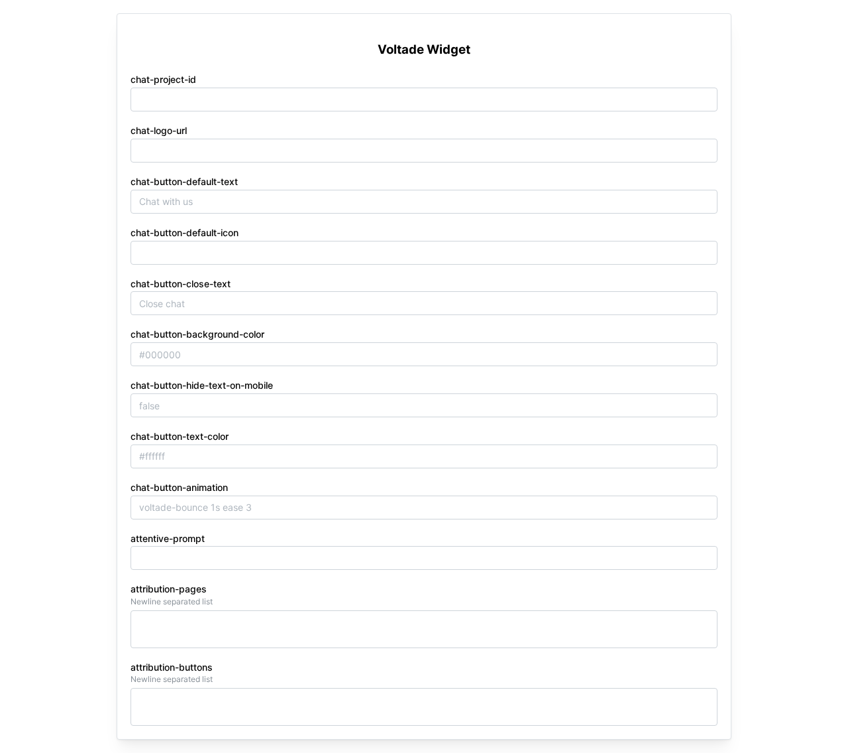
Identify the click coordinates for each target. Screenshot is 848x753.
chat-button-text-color (180, 436)
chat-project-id (163, 79)
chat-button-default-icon (184, 232)
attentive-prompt (168, 538)
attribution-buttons (172, 667)
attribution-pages (169, 588)
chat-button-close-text (181, 283)
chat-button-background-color (197, 334)
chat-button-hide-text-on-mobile (202, 385)
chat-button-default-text (184, 181)
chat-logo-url (159, 130)
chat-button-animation (179, 487)
